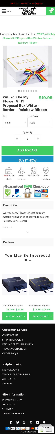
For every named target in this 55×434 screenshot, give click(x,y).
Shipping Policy (12, 339)
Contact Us (10, 335)
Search (7, 383)
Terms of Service (13, 413)
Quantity (27, 132)
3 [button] (24, 91)
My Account (10, 369)
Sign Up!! (39, 3)
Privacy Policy (12, 399)
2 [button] (21, 91)
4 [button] (26, 91)
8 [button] (36, 91)
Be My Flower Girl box (22, 34)
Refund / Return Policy (17, 344)
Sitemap (7, 408)
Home (3, 34)
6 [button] (31, 91)
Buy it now (27, 160)
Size (5, 115)
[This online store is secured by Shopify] (46, 432)
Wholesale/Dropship (16, 374)
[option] (27, 67)
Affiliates (8, 378)
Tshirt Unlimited (24, 432)
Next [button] (50, 67)
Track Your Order (14, 348)
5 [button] (28, 91)
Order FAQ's (10, 353)
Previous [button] (5, 67)
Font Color (33, 115)
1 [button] (19, 91)
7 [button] (33, 91)
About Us (8, 404)
